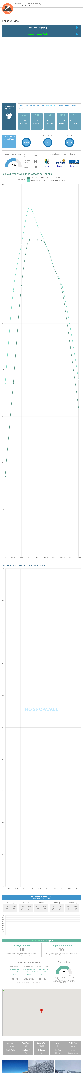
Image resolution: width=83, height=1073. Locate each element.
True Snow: (35, 940)
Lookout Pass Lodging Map (37, 28)
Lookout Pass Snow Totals (38, 34)
